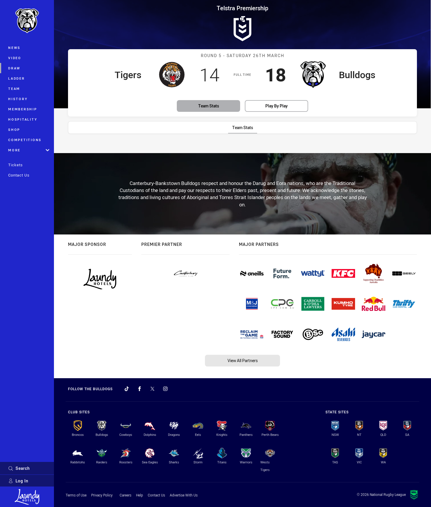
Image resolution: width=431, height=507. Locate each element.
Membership (22, 109)
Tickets (15, 164)
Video (14, 58)
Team (14, 88)
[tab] (242, 127)
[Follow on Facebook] (139, 388)
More (14, 150)
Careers (125, 495)
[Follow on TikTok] (126, 388)
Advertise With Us (184, 495)
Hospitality (22, 119)
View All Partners (243, 360)
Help (139, 495)
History (18, 99)
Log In (22, 481)
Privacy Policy (102, 495)
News (14, 47)
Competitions (25, 140)
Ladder (16, 78)
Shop (14, 129)
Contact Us (19, 175)
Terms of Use (76, 495)
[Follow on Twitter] (152, 388)
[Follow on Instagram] (165, 388)
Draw (14, 68)
